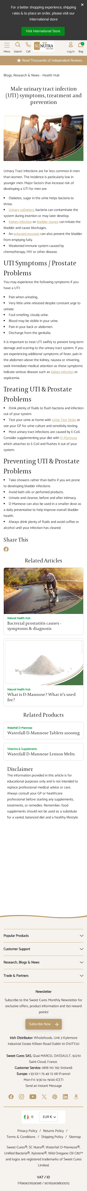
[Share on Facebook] (6, 551)
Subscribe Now (40, 1024)
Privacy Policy (27, 1131)
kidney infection (62, 372)
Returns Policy (53, 1131)
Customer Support (17, 949)
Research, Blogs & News (21, 962)
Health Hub (50, 75)
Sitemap (75, 1137)
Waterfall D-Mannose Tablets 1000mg (43, 733)
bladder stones (47, 222)
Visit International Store (43, 31)
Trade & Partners (16, 976)
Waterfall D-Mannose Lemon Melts (41, 754)
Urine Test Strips (64, 420)
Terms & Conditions (20, 1137)
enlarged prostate (26, 234)
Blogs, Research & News (21, 75)
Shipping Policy (52, 1137)
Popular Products (16, 936)
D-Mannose (68, 438)
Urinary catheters (21, 210)
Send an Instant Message (43, 1086)
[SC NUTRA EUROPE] (43, 46)
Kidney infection (20, 222)
